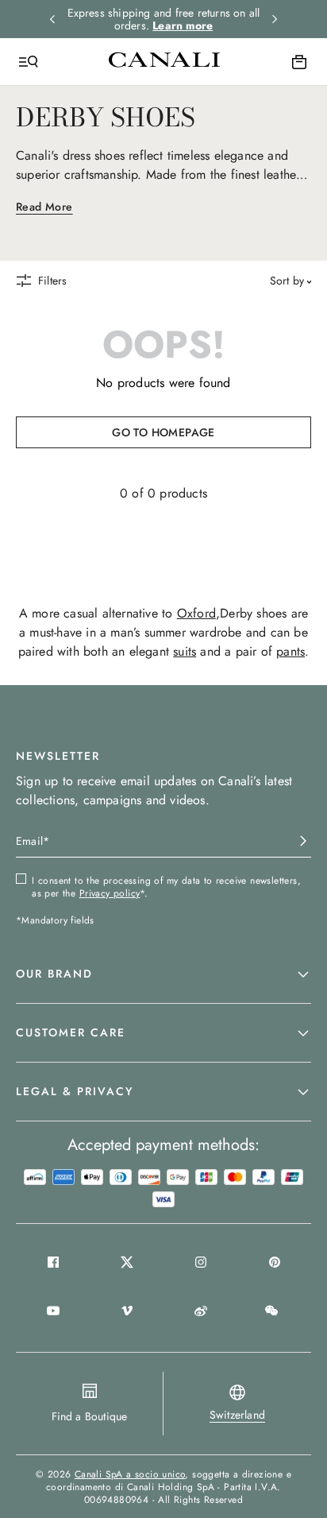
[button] (163, 974)
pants (290, 651)
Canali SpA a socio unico (130, 1474)
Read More (44, 206)
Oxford (196, 613)
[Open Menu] (28, 62)
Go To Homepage (163, 432)
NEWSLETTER (58, 756)
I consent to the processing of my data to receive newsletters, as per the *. (166, 887)
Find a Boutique (90, 1416)
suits (184, 651)
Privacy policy (109, 893)
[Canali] (164, 61)
